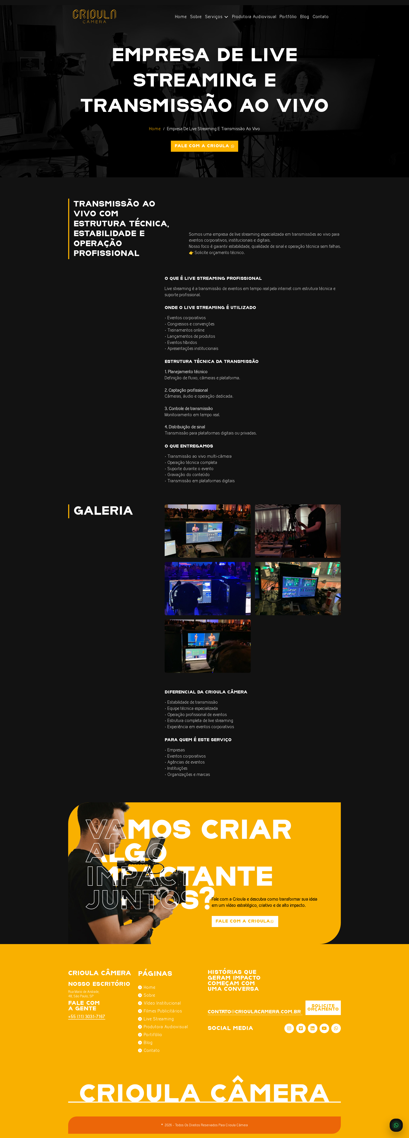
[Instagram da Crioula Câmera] (289, 1028)
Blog (304, 16)
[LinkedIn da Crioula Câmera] (312, 1028)
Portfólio (288, 16)
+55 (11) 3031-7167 (84, 1016)
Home (181, 16)
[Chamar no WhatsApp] (396, 1125)
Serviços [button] (214, 16)
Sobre (196, 16)
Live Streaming (159, 1018)
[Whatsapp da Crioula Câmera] (336, 1028)
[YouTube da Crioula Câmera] (324, 1028)
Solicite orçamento (323, 1007)
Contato (321, 16)
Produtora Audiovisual (254, 16)
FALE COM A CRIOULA (243, 921)
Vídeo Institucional (162, 1003)
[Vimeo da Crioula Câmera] (301, 1028)
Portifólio (153, 1034)
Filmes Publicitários (163, 1011)
